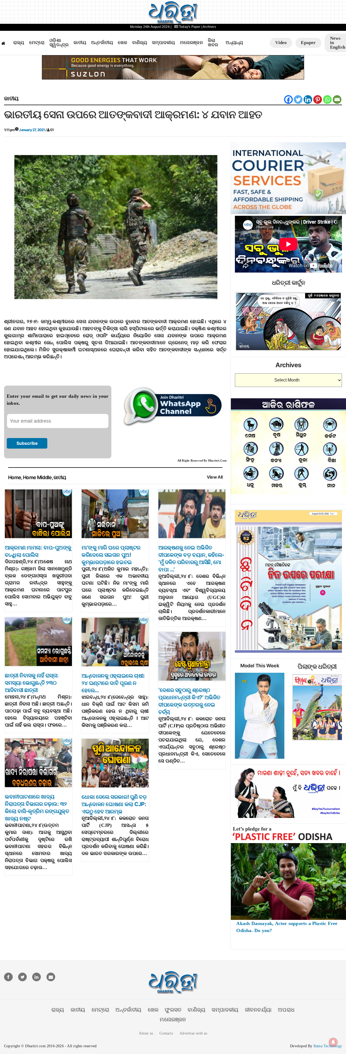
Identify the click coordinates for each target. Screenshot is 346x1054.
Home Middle (37, 477)
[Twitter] (298, 99)
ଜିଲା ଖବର (213, 43)
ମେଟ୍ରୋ (37, 42)
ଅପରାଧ (286, 1010)
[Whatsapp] (327, 99)
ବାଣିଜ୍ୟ (139, 42)
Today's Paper (189, 27)
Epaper (308, 42)
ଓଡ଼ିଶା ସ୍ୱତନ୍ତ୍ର (59, 43)
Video (281, 42)
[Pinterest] (317, 99)
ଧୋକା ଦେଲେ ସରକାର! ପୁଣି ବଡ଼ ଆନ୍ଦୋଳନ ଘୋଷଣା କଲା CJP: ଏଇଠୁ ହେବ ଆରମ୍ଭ (114, 804)
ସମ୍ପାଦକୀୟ (163, 42)
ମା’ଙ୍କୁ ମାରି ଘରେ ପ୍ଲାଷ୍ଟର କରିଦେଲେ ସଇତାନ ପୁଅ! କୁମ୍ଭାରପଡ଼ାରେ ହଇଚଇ (111, 554)
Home (14, 477)
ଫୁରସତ (173, 1010)
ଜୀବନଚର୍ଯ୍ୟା (258, 1010)
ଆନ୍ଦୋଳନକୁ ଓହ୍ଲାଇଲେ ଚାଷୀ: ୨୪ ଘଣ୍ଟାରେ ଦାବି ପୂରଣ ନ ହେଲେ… (113, 683)
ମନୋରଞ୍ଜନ (191, 42)
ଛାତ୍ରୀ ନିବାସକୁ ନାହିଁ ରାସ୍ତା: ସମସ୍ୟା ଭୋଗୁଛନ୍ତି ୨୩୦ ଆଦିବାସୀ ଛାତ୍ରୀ (32, 682)
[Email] (337, 99)
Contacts (166, 1033)
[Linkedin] (308, 99)
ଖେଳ (122, 42)
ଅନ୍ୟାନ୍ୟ (234, 42)
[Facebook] (288, 99)
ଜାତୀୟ (80, 42)
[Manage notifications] (333, 1042)
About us (146, 1033)
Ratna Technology (328, 1046)
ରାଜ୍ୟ (18, 42)
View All (215, 477)
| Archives (208, 27)
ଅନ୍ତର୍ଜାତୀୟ (102, 42)
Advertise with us (193, 1033)
